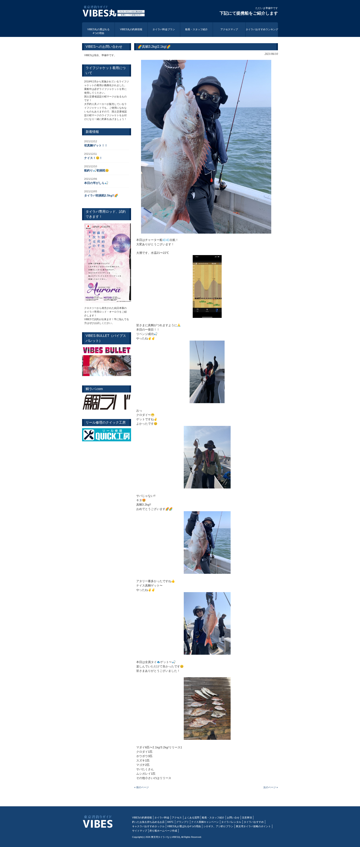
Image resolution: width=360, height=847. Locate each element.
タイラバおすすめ (254, 822)
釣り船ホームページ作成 (163, 830)
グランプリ (182, 822)
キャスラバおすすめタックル (148, 826)
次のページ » (270, 787)
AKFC (170, 822)
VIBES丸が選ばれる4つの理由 (184, 826)
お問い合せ (233, 817)
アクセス (177, 817)
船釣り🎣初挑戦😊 (96, 170)
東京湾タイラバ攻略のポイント (253, 826)
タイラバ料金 (161, 817)
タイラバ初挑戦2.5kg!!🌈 (101, 195)
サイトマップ (139, 830)
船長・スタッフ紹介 (213, 817)
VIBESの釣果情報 (142, 817)
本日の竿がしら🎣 (96, 183)
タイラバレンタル (231, 822)
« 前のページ (141, 787)
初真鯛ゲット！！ (96, 145)
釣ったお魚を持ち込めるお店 (148, 822)
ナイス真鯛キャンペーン (205, 822)
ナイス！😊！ (93, 158)
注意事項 (247, 817)
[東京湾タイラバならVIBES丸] (113, 11)
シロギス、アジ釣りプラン (218, 826)
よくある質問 (191, 817)
